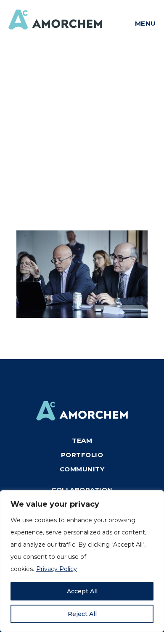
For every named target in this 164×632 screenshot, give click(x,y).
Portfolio (82, 455)
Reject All (82, 614)
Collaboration (82, 490)
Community (82, 469)
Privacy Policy (56, 569)
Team (82, 440)
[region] (82, 561)
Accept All (82, 591)
